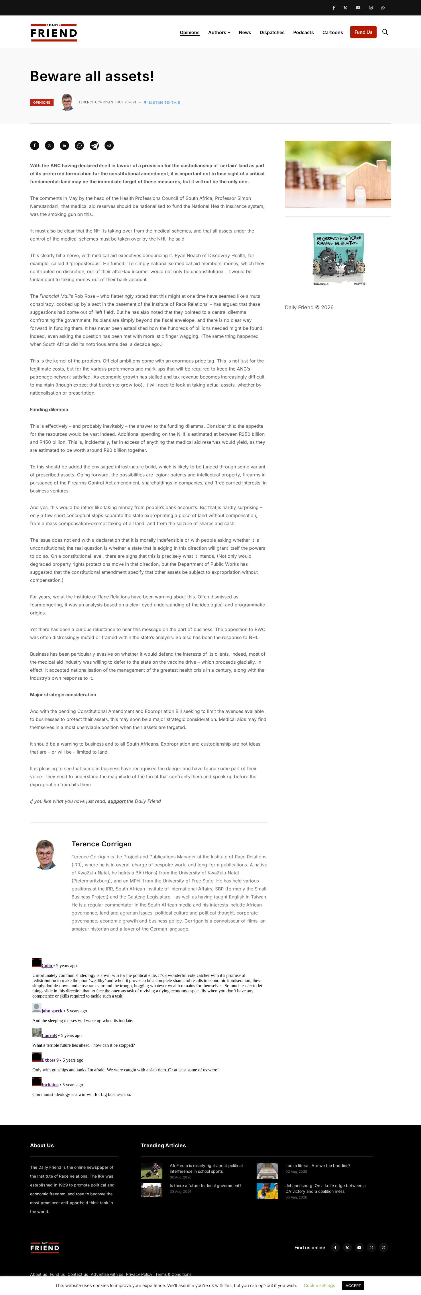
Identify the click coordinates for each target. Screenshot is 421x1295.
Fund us (57, 1274)
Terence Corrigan (102, 844)
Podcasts (303, 32)
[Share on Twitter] (49, 145)
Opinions (190, 32)
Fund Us (364, 32)
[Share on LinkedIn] (64, 145)
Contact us (78, 1274)
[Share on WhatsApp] (79, 145)
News (245, 32)
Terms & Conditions (173, 1274)
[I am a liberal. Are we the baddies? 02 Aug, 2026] (267, 1170)
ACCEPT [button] (353, 1285)
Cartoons (332, 32)
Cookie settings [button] (319, 1285)
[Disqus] (149, 1027)
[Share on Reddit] (109, 145)
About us (38, 1274)
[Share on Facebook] (34, 145)
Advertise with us (107, 1274)
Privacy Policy (139, 1274)
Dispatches (272, 32)
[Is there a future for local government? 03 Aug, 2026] (151, 1189)
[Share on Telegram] (94, 145)
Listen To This (164, 102)
